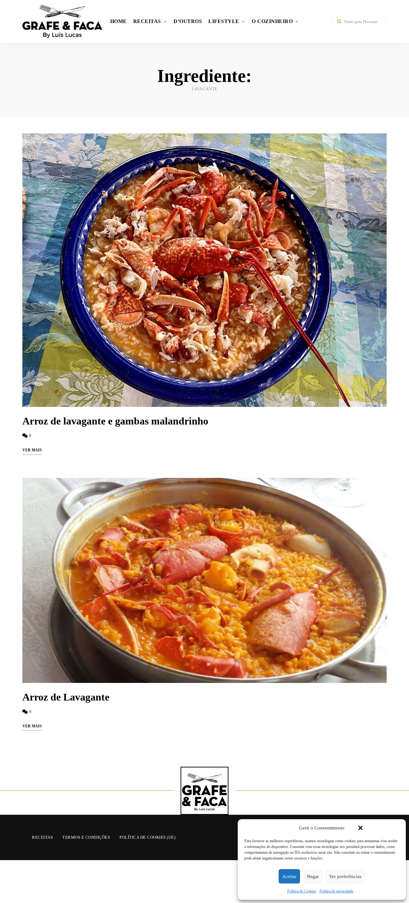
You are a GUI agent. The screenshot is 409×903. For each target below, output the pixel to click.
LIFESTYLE (223, 21)
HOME (118, 21)
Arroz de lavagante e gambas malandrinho (115, 421)
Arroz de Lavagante (65, 697)
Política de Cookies (301, 891)
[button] (360, 828)
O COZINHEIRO (272, 21)
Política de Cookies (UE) (147, 837)
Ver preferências (345, 876)
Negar (313, 876)
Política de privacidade (336, 891)
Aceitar (289, 876)
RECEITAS (147, 21)
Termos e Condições (86, 837)
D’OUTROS (188, 21)
